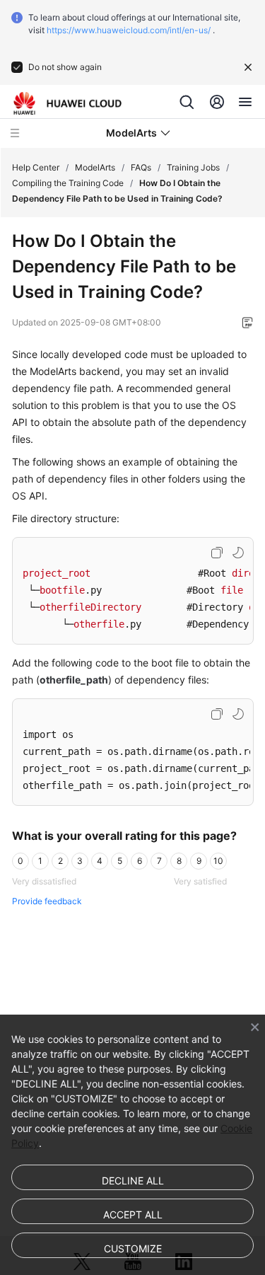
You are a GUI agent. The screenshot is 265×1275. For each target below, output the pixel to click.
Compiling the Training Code (68, 183)
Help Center (35, 167)
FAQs (141, 167)
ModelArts (95, 167)
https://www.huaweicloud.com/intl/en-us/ (129, 30)
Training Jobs (193, 167)
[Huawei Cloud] (67, 103)
